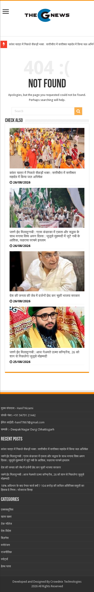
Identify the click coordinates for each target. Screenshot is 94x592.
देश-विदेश (6, 531)
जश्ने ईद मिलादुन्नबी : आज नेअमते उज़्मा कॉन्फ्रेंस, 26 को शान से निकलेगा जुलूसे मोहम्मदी (44, 354)
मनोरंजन (5, 545)
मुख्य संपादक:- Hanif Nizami (17, 408)
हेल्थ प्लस (6, 566)
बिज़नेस (5, 538)
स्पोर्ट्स (4, 559)
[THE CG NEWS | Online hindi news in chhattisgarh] (47, 15)
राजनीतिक (6, 552)
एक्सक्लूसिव (7, 509)
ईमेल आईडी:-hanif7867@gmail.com (22, 422)
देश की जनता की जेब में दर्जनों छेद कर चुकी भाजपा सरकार (45, 296)
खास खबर (6, 516)
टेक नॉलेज (6, 523)
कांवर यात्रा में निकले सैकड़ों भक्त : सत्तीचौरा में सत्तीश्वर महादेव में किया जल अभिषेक (44, 449)
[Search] (78, 111)
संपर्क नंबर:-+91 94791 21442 (18, 415)
